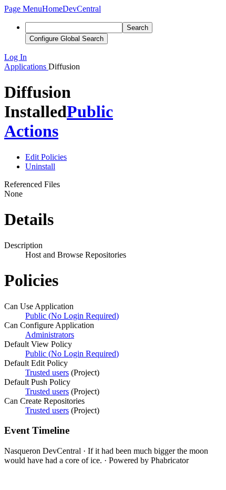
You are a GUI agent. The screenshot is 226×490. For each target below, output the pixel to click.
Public (90, 111)
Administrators (49, 334)
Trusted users (47, 372)
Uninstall (40, 166)
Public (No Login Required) (72, 315)
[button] (23, 8)
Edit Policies (46, 156)
